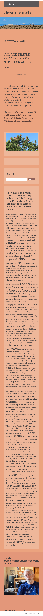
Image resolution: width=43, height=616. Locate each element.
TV (22, 520)
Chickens (27, 273)
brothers (25, 256)
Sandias (16, 461)
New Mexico (12, 411)
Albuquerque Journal (22, 223)
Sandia (9, 461)
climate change (26, 277)
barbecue (9, 235)
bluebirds (9, 251)
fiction (27, 319)
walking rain (19, 527)
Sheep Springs (14, 481)
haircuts (14, 338)
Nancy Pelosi (26, 407)
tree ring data (14, 517)
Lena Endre (19, 377)
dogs (34, 304)
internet (17, 354)
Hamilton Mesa (30, 338)
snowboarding (10, 488)
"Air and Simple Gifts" (20, 113)
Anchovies (13, 228)
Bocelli (8, 253)
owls (12, 426)
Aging (10, 221)
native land (20, 409)
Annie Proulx (30, 228)
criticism (12, 296)
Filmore (12, 321)
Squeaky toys (14, 495)
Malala (29, 382)
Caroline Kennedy (32, 266)
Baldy (23, 233)
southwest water (14, 491)
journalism (12, 367)
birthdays (10, 246)
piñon (22, 433)
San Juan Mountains (30, 463)
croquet (25, 296)
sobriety (24, 488)
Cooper (25, 284)
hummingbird (11, 352)
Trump (32, 517)
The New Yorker (21, 512)
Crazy (28, 294)
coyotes (15, 293)
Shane (7, 481)
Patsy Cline (24, 428)
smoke (20, 485)
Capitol (24, 266)
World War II (19, 539)
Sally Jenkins (17, 459)
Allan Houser (9, 225)
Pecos (20, 430)
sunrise (31, 498)
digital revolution (19, 305)
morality (26, 399)
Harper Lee (9, 340)
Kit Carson (25, 368)
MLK (32, 393)
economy (22, 312)
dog (29, 305)
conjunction (32, 281)
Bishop (29, 246)
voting (22, 525)
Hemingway (25, 340)
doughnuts (24, 307)
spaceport (23, 491)
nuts (7, 419)
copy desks (34, 284)
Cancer (19, 263)
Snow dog (18, 488)
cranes (22, 293)
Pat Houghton (14, 428)
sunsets (19, 500)
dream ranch (17, 12)
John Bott (14, 363)
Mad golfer (22, 382)
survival (26, 501)
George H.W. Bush (29, 329)
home (12, 345)
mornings (21, 402)
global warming (10, 333)
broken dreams (10, 256)
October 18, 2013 (21, 74)
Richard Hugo (22, 447)
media (23, 391)
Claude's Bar (9, 277)
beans (33, 235)
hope (7, 349)
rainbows (8, 442)
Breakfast (22, 254)
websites (29, 529)
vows (26, 525)
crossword (33, 296)
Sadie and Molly (19, 456)
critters (18, 296)
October (16, 421)
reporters (28, 445)
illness (18, 351)
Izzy (26, 356)
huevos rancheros (29, 349)
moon (30, 396)
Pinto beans (14, 433)
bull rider (13, 259)
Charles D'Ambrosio (18, 270)
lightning (32, 377)
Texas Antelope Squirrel (26, 505)
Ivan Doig (20, 356)
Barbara (29, 233)
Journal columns (25, 365)
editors (33, 312)
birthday (33, 243)
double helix (17, 307)
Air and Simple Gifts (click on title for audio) (18, 58)
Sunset (10, 500)
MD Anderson (10, 391)
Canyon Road (17, 266)
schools (8, 476)
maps (13, 384)
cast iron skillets (11, 268)
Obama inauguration (23, 121)
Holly (33, 343)
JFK (20, 361)
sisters (28, 483)
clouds (10, 280)
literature (16, 379)
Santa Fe (21, 466)
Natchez (33, 407)
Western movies (19, 532)
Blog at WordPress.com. (15, 610)
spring (35, 491)
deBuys (20, 302)
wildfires (17, 534)
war (35, 527)
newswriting (22, 414)
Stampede (29, 495)
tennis (13, 505)
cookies (8, 284)
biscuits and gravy (19, 246)
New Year (29, 414)
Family (34, 316)
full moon (9, 329)
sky (10, 485)
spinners (29, 491)
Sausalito (29, 472)
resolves (34, 445)
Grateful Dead (19, 336)
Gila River (33, 331)
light (26, 377)
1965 (12, 218)
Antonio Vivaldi (21, 118)
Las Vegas (23, 373)
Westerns (29, 532)
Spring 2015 (9, 493)
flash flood (12, 324)
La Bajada (32, 368)
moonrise (10, 399)
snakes (27, 486)
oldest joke (25, 421)
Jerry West (16, 361)
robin (33, 452)
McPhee (32, 389)
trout (20, 518)
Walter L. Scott (29, 527)
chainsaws (9, 270)
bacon (19, 233)
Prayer (8, 440)
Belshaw (31, 238)
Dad (14, 298)
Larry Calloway (31, 370)
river (7, 452)
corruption (28, 287)
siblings (29, 481)
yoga (30, 542)
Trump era (10, 520)
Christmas (21, 275)
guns (34, 336)
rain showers (32, 442)
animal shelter (21, 228)
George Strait (11, 331)
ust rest (18, 522)
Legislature (10, 377)
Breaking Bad (31, 254)
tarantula (8, 505)
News (23, 411)
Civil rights (31, 275)
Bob (29, 251)
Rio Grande (20, 450)
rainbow (33, 440)
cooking (13, 284)
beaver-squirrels (15, 238)
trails (7, 518)
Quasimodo (19, 440)
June (19, 368)
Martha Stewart (27, 386)
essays (30, 314)
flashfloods (20, 324)
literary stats (9, 379)
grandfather (19, 333)
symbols (29, 503)
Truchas (25, 517)
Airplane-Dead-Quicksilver (22, 221)
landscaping (20, 370)
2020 (16, 218)
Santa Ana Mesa (10, 466)
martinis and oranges (16, 389)
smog (15, 486)
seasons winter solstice (13, 478)
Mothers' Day (14, 405)
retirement (11, 447)
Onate (15, 424)
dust (35, 309)
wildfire (9, 534)
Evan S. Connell (15, 317)
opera (27, 424)
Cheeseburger (19, 273)
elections (12, 314)
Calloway (32, 259)
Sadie (12, 456)
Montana (23, 396)
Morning (12, 401)
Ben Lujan (9, 240)
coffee (18, 281)
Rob (20, 452)
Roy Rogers (30, 454)
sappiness (9, 472)
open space (21, 424)
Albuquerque (11, 223)
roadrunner (13, 452)
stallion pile (22, 495)
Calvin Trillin (9, 263)
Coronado (9, 287)
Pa (15, 426)
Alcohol (32, 223)
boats (25, 251)
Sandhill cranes (28, 459)
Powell (29, 436)
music (16, 407)
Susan (31, 501)
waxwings (14, 529)
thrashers (29, 512)
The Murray (27, 510)
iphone (13, 356)
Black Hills (14, 248)
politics (17, 436)
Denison (25, 302)
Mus (12, 407)
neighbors (28, 409)
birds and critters (23, 243)
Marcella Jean (21, 384)
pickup (31, 430)
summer (24, 498)
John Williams (10, 365)
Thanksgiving (10, 508)
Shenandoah (23, 481)
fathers (16, 319)
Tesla (17, 505)
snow (33, 485)
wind (8, 539)
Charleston (29, 270)
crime (7, 296)
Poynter (34, 436)
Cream (32, 294)
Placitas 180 (9, 436)
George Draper (17, 329)
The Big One (18, 508)
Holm (7, 346)
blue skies (18, 251)
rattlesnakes (10, 445)
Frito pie (35, 326)
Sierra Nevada (12, 483)
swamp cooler (21, 503)
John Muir (21, 363)
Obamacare (24, 419)
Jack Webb (31, 356)
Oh (20, 421)
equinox (18, 314)
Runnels (8, 456)
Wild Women (15, 537)
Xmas (26, 542)
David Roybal (13, 302)
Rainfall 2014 (15, 442)
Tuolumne (17, 520)
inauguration (10, 354)
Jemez (28, 358)
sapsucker (16, 472)
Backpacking (11, 233)
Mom (8, 396)
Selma (27, 478)
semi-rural (33, 478)
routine (24, 454)
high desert (13, 343)
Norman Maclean (32, 417)
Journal (17, 365)
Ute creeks (24, 522)
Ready (17, 445)
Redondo (22, 445)
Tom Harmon (28, 515)
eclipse (16, 312)
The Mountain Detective (16, 510)
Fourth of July (10, 326)
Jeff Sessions (21, 358)
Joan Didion (26, 361)
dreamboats (14, 309)
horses (14, 348)
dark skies (20, 299)
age (7, 221)
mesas (29, 391)
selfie (22, 478)
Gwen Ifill (8, 338)
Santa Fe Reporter (27, 469)
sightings (23, 483)
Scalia (34, 472)
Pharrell (26, 430)
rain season (23, 442)
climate (16, 277)
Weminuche (9, 532)
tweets (26, 520)
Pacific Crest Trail (24, 426)
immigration (25, 352)
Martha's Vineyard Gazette (14, 386)
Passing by (20, 112)
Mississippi (27, 393)
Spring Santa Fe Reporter (21, 493)
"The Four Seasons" (27, 216)
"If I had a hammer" (25, 214)
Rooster (18, 454)
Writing (18, 542)
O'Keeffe (12, 419)
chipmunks (13, 275)
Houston (21, 349)
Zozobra (12, 545)
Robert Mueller (26, 452)
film (7, 321)
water (8, 529)
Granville (10, 336)
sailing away (28, 456)
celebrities (30, 268)
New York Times (16, 417)
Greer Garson (28, 336)
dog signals (9, 307)
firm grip (30, 321)
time (22, 515)
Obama (18, 419)
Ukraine (12, 522)
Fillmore (32, 319)
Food (32, 324)
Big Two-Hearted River (19, 240)
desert (30, 302)
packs (33, 426)
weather (22, 529)
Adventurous (32, 218)
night (25, 417)
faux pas (22, 319)
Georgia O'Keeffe (23, 331)
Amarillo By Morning (20, 225)
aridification (19, 231)
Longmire (14, 382)
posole (25, 436)
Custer (8, 299)
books (13, 253)
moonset (18, 399)
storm (34, 495)
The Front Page (28, 508)
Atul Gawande (32, 230)
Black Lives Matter (25, 249)
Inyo (22, 354)
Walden (31, 525)
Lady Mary (9, 370)
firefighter (24, 321)
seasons (17, 475)
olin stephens (33, 421)
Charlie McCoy (10, 273)
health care (17, 341)
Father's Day (9, 319)
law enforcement (16, 375)
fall (28, 317)
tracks (35, 515)
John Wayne (29, 363)
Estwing (8, 317)
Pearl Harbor (14, 430)
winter (13, 539)
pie (35, 430)
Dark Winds (28, 299)
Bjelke (8, 248)
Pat (7, 428)
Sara (22, 471)
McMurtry (26, 389)
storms (8, 498)
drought (30, 309)
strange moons (16, 498)
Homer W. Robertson (31, 346)
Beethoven (24, 238)
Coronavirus (18, 287)
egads (7, 314)
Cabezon (23, 259)
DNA (26, 305)
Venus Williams (15, 525)
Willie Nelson (28, 537)
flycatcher (27, 324)
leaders (23, 375)
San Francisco (26, 461)
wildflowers (26, 534)
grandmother (28, 333)
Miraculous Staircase (16, 393)
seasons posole (28, 476)
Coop (18, 284)
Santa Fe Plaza (16, 469)
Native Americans (11, 409)
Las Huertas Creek (12, 373)
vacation (31, 522)
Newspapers (12, 414)
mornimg (33, 399)
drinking (22, 309)
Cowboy (15, 290)
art (26, 230)
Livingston (23, 379)
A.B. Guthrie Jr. (22, 218)
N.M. (20, 407)
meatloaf (17, 391)
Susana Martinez (11, 503)
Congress (25, 281)
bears (8, 238)
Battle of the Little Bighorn (21, 235)
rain (26, 439)
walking (9, 527)
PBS (29, 428)
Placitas (30, 433)
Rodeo (8, 454)
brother (18, 256)
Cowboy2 (29, 290)
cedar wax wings (21, 268)
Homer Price (20, 346)
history (28, 343)
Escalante (24, 314)
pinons (8, 433)
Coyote (8, 294)
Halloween (20, 338)
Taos (34, 503)
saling (10, 459)
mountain (23, 404)
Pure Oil (12, 440)
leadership (29, 375)
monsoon (15, 396)
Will (21, 536)
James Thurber (11, 359)
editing (28, 312)
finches (17, 321)
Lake (13, 370)
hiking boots (21, 343)
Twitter (31, 520)
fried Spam (19, 326)
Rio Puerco (30, 449)
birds (12, 243)
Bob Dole (33, 251)
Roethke (13, 454)
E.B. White (9, 312)
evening (24, 317)
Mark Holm (29, 384)
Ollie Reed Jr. (9, 424)
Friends (27, 326)
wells (34, 529)
